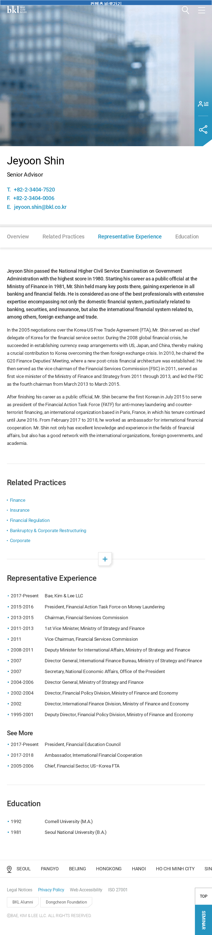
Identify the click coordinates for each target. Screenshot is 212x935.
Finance (17, 500)
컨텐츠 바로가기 (106, 3)
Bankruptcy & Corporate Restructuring (48, 530)
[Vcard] (203, 104)
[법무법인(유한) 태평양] (17, 9)
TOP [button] (204, 896)
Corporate (20, 540)
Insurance (20, 510)
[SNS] (203, 129)
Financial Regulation (30, 520)
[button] (186, 10)
